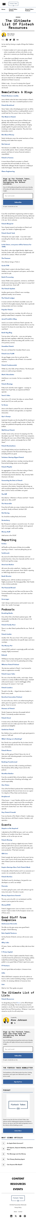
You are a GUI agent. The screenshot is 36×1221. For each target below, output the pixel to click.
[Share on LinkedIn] (14, 40)
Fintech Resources (8, 999)
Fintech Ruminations (9, 446)
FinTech (18, 17)
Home (3, 9)
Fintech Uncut (6, 718)
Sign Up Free (18, 1082)
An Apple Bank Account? (15, 1143)
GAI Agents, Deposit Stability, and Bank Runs (20, 1148)
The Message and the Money (16, 1154)
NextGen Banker (8, 773)
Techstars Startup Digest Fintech (13, 457)
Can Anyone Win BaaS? (14, 1164)
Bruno (18, 1003)
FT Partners (6, 966)
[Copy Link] (17, 40)
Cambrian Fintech (8, 729)
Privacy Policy (18, 1207)
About (15, 1211)
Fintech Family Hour (9, 625)
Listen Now (18, 1131)
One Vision (5, 785)
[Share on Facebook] (7, 40)
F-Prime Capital (7, 952)
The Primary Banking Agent (16, 1159)
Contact (20, 1211)
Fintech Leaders (7, 688)
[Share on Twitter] (10, 40)
